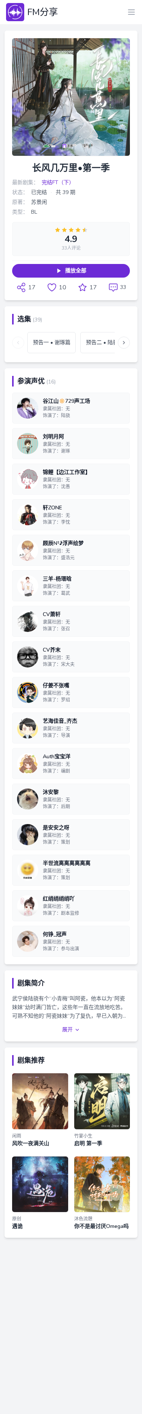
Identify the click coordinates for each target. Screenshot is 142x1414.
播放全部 (75, 270)
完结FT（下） (58, 182)
